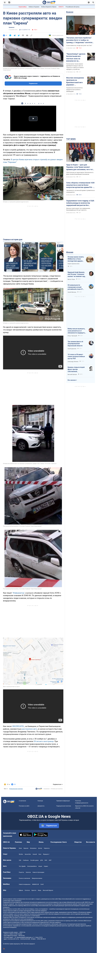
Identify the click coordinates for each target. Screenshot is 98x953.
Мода (39, 890)
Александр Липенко (73, 361)
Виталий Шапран (72, 374)
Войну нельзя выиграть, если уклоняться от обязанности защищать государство (76, 331)
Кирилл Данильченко (73, 263)
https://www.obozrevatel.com (66, 899)
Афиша (21, 890)
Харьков (25, 848)
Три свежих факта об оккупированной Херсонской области (75, 344)
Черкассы (47, 848)
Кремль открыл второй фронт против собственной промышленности (76, 369)
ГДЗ (20, 860)
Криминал (11, 27)
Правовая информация (63, 800)
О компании (22, 800)
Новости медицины (24, 884)
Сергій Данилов (72, 348)
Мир (28, 842)
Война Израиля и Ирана (48, 7)
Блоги (64, 842)
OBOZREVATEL (18, 726)
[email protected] (25, 939)
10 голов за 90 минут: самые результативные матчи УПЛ (76, 356)
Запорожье (33, 848)
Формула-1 (46, 854)
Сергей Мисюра (72, 292)
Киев (20, 848)
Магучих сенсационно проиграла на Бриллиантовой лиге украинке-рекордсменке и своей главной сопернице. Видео (75, 81)
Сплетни (27, 890)
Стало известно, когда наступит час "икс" (79, 45)
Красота (33, 890)
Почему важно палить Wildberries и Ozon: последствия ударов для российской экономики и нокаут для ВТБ (76, 259)
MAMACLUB (35, 884)
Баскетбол (28, 854)
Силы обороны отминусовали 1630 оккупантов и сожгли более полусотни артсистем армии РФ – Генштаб (80, 185)
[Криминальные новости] (39, 789)
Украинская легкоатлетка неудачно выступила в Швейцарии (74, 89)
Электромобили (32, 866)
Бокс (40, 854)
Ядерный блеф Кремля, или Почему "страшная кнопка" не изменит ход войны (76, 274)
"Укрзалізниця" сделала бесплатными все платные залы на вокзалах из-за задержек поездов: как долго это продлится (75, 57)
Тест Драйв (22, 866)
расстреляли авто (29, 729)
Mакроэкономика (37, 878)
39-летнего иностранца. (44, 741)
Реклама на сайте (24, 806)
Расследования (56, 842)
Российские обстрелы (72, 7)
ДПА (41, 860)
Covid (41, 884)
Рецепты (21, 872)
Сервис (46, 866)
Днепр (40, 848)
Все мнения (72, 380)
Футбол (21, 854)
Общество (78, 842)
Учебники (26, 860)
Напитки (28, 872)
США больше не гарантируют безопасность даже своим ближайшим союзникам (80, 173)
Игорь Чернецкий (72, 335)
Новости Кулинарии (38, 872)
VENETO (61, 7)
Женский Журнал (48, 890)
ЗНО (46, 860)
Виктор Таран (71, 279)
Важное (69, 12)
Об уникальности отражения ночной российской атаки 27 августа (75, 287)
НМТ (50, 860)
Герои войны (23, 7)
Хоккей (35, 854)
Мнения (69, 252)
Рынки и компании (24, 878)
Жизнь (41, 842)
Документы (41, 806)
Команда (40, 800)
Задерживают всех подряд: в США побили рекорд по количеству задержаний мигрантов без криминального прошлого (80, 203)
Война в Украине (34, 7)
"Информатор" (18, 593)
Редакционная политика (16, 788)
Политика (18, 842)
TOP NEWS (71, 139)
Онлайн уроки (34, 860)
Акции (40, 866)
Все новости (90, 842)
